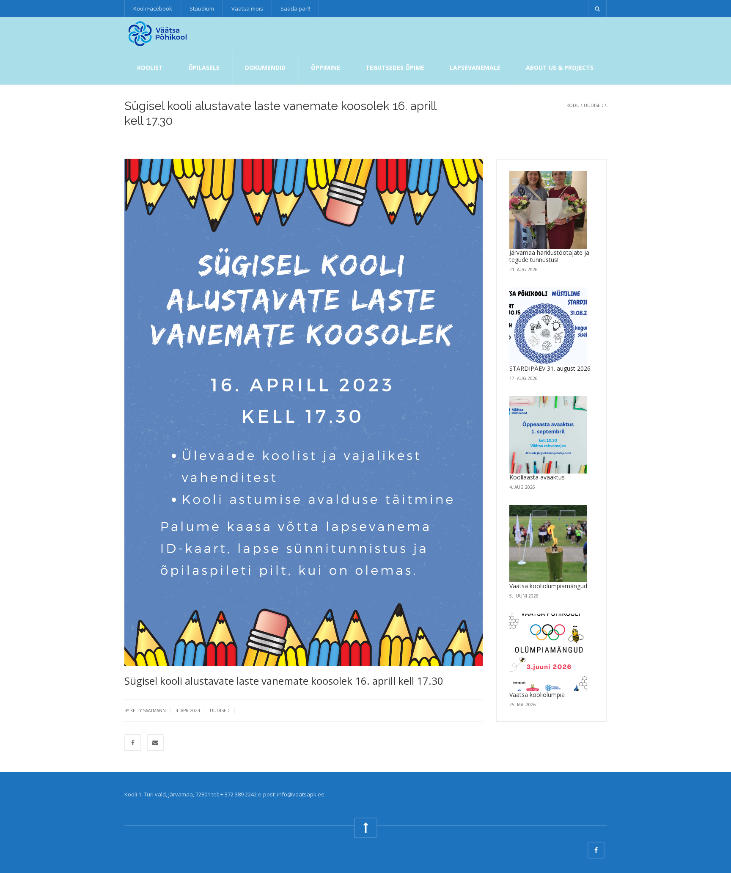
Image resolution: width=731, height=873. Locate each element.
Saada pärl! (295, 8)
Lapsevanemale (475, 67)
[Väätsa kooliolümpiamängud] (548, 544)
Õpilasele (204, 67)
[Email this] (155, 742)
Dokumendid (265, 67)
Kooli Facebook (152, 8)
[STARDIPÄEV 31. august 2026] (548, 326)
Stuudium (202, 8)
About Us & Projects (560, 67)
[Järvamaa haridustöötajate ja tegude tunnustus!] (548, 210)
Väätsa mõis (247, 8)
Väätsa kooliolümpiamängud (548, 586)
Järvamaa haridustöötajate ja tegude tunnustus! (549, 256)
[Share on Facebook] (132, 742)
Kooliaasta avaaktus (537, 477)
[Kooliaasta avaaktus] (548, 435)
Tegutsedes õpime (395, 67)
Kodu (573, 105)
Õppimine (325, 67)
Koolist (150, 67)
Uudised (594, 105)
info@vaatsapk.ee (300, 794)
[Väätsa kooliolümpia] (548, 652)
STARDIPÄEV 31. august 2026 (550, 368)
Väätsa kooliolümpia (537, 695)
